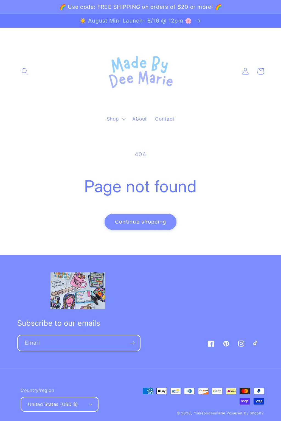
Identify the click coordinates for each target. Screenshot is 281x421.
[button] (24, 71)
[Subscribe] (132, 343)
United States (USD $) (53, 404)
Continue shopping (140, 222)
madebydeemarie (209, 413)
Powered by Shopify (245, 413)
